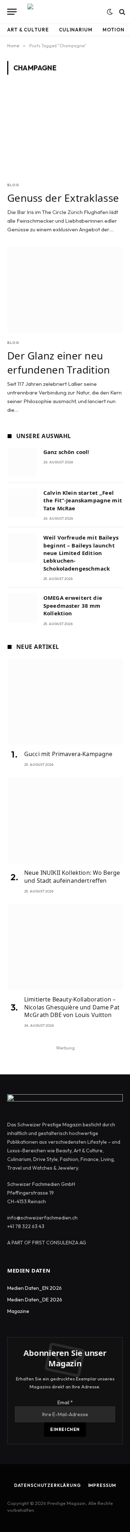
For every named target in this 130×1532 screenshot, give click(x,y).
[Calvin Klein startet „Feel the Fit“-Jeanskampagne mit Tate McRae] (22, 503)
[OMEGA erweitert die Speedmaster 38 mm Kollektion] (22, 608)
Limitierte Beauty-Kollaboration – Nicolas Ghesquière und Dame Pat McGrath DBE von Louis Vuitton (72, 1007)
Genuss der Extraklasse (63, 198)
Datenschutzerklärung (47, 1485)
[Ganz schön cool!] (22, 462)
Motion (113, 29)
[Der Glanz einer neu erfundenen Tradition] (65, 290)
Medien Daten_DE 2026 (34, 1299)
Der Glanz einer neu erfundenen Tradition (58, 362)
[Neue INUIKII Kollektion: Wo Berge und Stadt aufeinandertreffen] (65, 820)
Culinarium (75, 29)
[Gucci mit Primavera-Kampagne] (65, 701)
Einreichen (65, 1429)
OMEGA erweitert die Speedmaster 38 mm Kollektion (72, 605)
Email (65, 1402)
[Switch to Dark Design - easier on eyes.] (109, 12)
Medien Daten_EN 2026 (34, 1288)
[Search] (121, 12)
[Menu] (12, 12)
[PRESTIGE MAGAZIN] (63, 11)
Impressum (102, 1485)
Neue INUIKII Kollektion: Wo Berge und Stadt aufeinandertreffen (72, 877)
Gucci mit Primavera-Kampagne (68, 754)
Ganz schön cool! (66, 451)
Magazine (18, 1311)
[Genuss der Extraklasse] (65, 132)
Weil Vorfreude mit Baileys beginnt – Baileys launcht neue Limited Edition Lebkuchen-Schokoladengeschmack (80, 553)
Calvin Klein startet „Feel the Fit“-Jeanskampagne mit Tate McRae (82, 500)
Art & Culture (28, 29)
